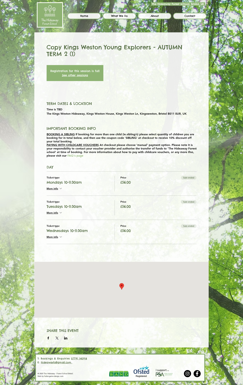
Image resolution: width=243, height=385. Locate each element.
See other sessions (75, 75)
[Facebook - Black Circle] (197, 373)
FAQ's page (75, 155)
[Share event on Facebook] (48, 338)
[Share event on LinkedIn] (65, 338)
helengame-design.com (54, 376)
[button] (119, 16)
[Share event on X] (57, 338)
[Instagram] (187, 373)
